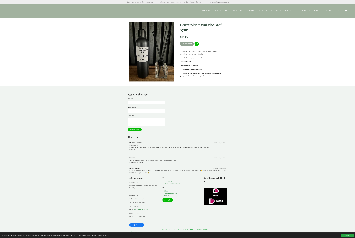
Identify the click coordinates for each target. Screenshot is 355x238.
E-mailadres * (132, 107)
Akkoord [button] (347, 235)
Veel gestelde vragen (171, 193)
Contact (167, 196)
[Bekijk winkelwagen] (346, 10)
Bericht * (131, 116)
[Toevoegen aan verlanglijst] (197, 44)
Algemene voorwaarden (172, 184)
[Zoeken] (339, 10)
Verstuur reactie (134, 129)
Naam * (130, 98)
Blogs (166, 191)
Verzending (168, 181)
